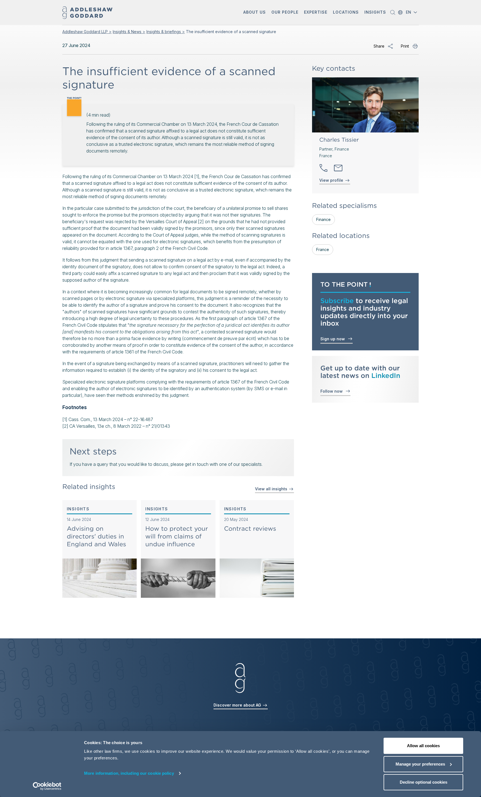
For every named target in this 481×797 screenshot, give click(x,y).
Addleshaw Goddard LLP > (87, 31)
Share (379, 46)
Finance (323, 219)
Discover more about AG (237, 705)
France (322, 249)
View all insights (271, 488)
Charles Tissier (339, 139)
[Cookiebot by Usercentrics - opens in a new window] (47, 786)
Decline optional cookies (423, 782)
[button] (254, 12)
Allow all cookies (423, 745)
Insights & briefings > (165, 31)
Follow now (332, 391)
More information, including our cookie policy (129, 773)
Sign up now (333, 338)
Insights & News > (129, 31)
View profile (331, 180)
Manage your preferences (420, 764)
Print (405, 46)
